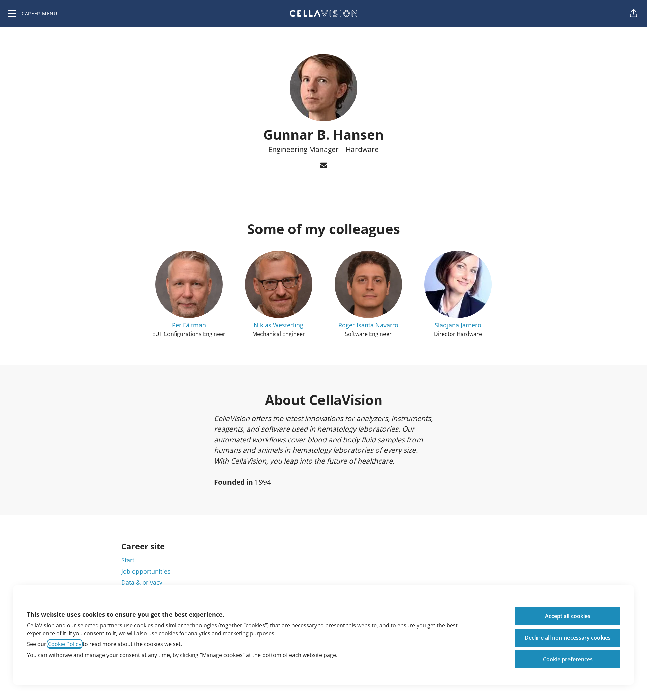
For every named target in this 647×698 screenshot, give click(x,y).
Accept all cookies (567, 616)
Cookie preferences (568, 659)
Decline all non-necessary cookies (568, 637)
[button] (633, 13)
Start (127, 560)
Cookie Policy (64, 644)
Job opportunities (146, 571)
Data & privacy (141, 582)
